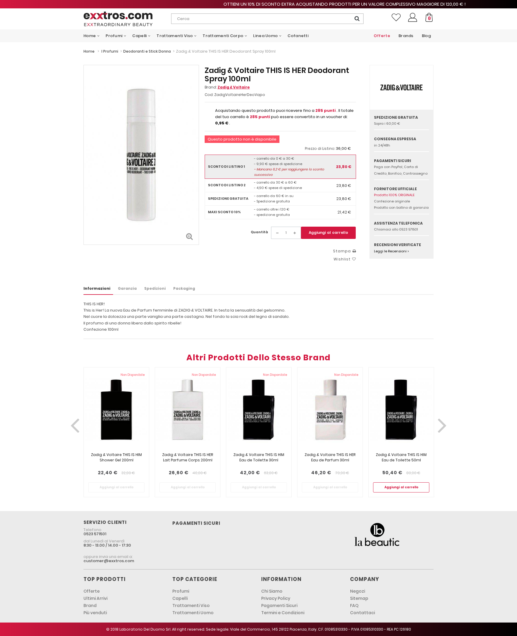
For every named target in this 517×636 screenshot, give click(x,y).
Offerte (91, 591)
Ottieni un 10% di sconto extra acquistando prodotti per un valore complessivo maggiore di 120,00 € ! (258, 4)
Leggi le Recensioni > (391, 251)
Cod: (209, 94)
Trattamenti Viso (191, 605)
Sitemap (359, 598)
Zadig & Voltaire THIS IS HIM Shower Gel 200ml (116, 457)
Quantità (259, 232)
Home (89, 51)
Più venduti (95, 613)
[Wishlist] (396, 17)
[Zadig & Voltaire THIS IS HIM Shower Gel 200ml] (116, 410)
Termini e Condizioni (282, 613)
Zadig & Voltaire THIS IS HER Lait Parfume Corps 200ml (187, 457)
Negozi (357, 591)
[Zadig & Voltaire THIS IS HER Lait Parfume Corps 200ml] (187, 410)
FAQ (354, 605)
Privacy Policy (275, 598)
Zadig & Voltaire (234, 87)
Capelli (180, 598)
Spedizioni (155, 288)
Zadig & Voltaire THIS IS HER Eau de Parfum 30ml (330, 457)
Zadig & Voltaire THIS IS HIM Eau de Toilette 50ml (401, 457)
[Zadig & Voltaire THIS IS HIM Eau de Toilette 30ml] (259, 410)
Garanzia (127, 288)
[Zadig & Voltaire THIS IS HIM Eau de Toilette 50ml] (401, 410)
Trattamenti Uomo (193, 613)
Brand (90, 605)
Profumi (180, 591)
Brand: (227, 87)
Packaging (184, 288)
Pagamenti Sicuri (279, 605)
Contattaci (362, 613)
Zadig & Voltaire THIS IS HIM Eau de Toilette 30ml (258, 457)
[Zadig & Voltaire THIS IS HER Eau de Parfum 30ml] (330, 410)
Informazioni (96, 288)
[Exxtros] (127, 18)
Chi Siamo (271, 591)
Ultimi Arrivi (95, 598)
